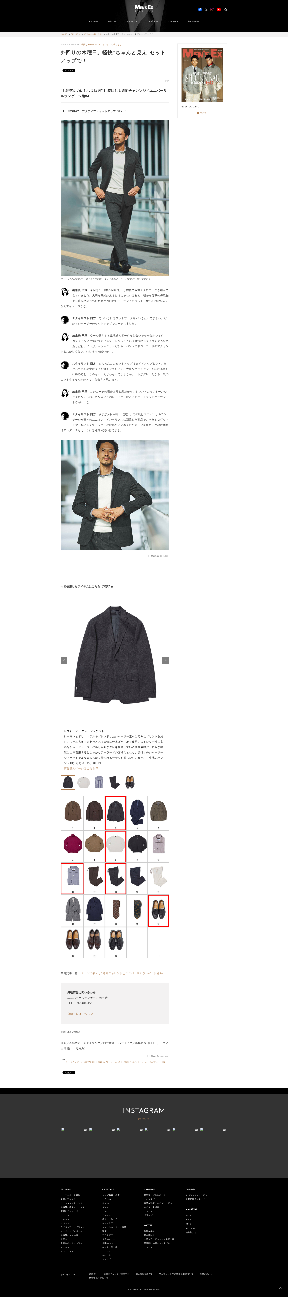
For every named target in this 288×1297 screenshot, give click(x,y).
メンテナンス (67, 1251)
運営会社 (93, 1274)
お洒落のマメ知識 (69, 1235)
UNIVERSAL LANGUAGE (96, 1062)
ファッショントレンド (71, 1203)
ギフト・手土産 (110, 1247)
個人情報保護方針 (144, 1274)
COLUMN (173, 22)
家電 (104, 1231)
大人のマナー (108, 1239)
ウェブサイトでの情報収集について (176, 1274)
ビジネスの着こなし (93, 34)
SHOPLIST (191, 1229)
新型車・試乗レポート (155, 1195)
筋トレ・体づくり (111, 1219)
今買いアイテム (68, 1199)
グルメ (105, 1207)
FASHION (93, 22)
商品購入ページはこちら (79, 768)
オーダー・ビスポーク (71, 1231)
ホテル (105, 1203)
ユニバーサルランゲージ (72, 1062)
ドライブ (148, 1215)
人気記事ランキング (195, 1199)
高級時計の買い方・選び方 (157, 1243)
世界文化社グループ (98, 1278)
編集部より (191, 1233)
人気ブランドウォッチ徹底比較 (159, 1239)
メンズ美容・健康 (111, 1195)
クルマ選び (149, 1199)
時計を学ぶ (149, 1231)
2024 (188, 1220)
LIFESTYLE (132, 22)
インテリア (107, 1223)
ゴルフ (105, 1211)
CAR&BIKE (153, 22)
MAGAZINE (194, 22)
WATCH (112, 22)
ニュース (65, 1215)
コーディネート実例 (70, 1195)
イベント (65, 1223)
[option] (115, 683)
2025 (188, 1215)
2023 (188, 1224)
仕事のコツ (107, 1243)
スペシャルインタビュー (198, 1195)
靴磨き (64, 1239)
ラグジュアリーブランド (72, 1227)
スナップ (65, 1247)
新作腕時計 (149, 1235)
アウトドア (107, 1235)
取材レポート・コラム (71, 1243)
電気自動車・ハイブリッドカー (159, 1203)
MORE (203, 113)
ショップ (65, 1219)
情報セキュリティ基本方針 (117, 1274)
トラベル (106, 1199)
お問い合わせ (206, 1274)
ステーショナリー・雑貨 (114, 1227)
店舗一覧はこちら (78, 1013)
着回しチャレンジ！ (91, 45)
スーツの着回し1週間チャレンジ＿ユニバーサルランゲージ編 (120, 973)
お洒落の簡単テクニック (72, 1207)
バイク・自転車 (151, 1207)
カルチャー (107, 1215)
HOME (64, 34)
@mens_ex (143, 1119)
